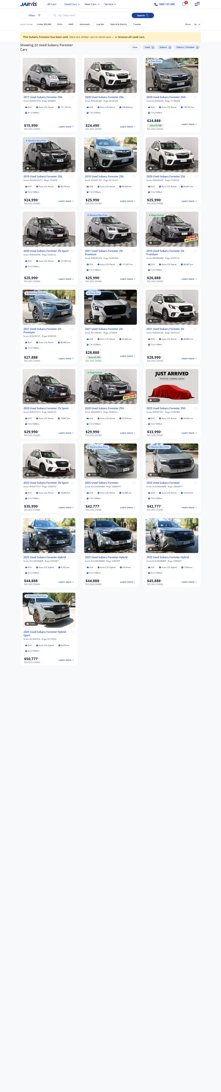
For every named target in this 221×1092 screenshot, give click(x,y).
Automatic (85, 24)
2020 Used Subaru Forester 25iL (104, 97)
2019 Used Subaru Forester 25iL (43, 176)
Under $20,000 (44, 24)
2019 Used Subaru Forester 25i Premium (165, 252)
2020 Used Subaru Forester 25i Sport (46, 251)
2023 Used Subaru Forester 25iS (166, 408)
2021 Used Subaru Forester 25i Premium (104, 252)
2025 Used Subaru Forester (101, 483)
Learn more (65, 126)
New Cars (90, 4)
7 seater (137, 24)
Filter (32, 15)
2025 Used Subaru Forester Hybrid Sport (44, 633)
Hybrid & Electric (118, 24)
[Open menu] (197, 4)
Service (108, 4)
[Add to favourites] (72, 97)
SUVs (59, 24)
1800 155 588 (166, 4)
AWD (70, 24)
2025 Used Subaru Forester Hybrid (44, 557)
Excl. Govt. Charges (32, 129)
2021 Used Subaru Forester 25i (104, 329)
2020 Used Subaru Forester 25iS (166, 97)
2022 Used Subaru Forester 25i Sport (46, 483)
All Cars (51, 4)
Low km (100, 24)
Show (187, 24)
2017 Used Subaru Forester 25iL (43, 97)
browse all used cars (131, 37)
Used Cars (70, 4)
